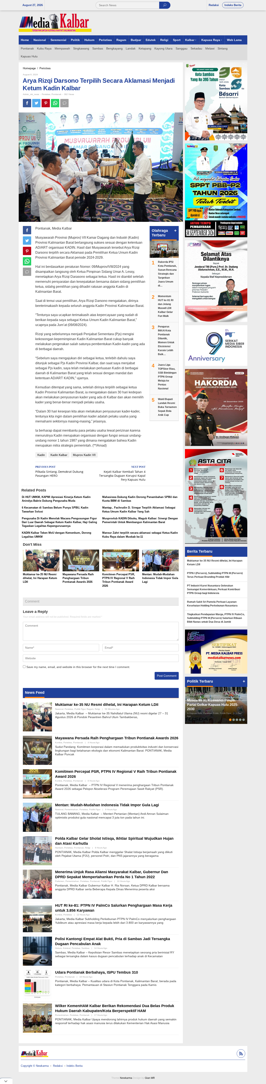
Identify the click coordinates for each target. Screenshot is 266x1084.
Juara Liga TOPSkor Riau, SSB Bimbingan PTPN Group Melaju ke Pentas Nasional (167, 376)
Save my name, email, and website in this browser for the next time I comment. (78, 667)
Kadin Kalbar (58, 455)
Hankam (59, 848)
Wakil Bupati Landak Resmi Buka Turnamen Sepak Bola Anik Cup (167, 407)
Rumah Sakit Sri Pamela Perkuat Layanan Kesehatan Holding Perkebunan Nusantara (212, 603)
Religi (97, 709)
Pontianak (56, 94)
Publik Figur (79, 709)
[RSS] (240, 1054)
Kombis (58, 742)
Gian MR (150, 1078)
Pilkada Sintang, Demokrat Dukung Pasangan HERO (59, 471)
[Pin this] (46, 103)
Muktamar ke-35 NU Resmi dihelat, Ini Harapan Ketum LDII (40, 578)
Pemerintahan (71, 809)
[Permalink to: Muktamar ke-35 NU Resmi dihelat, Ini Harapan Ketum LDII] (41, 560)
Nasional (59, 709)
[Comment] (64, 103)
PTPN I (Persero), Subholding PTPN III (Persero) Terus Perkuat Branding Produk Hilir (215, 575)
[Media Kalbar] (55, 22)
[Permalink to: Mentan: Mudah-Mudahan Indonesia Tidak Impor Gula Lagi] (160, 560)
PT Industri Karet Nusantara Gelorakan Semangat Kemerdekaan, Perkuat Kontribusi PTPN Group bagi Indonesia (213, 589)
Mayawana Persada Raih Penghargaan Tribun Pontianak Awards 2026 (78, 578)
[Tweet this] (36, 103)
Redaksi (58, 1065)
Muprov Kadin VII (84, 455)
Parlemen (59, 881)
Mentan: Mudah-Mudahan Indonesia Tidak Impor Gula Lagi (160, 578)
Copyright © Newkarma (35, 1065)
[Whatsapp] (55, 103)
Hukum (58, 948)
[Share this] (27, 103)
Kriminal (66, 948)
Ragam (90, 709)
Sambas (85, 948)
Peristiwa (46, 94)
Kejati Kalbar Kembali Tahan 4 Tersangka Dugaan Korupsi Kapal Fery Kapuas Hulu (122, 473)
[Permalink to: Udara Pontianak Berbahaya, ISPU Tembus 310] (37, 984)
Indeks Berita (74, 1065)
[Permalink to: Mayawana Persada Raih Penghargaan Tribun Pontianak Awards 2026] (81, 560)
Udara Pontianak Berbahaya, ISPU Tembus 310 (96, 972)
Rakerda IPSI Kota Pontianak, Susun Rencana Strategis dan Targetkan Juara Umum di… (167, 274)
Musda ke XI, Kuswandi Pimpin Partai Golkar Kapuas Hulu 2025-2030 (212, 705)
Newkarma (126, 1078)
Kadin (41, 455)
